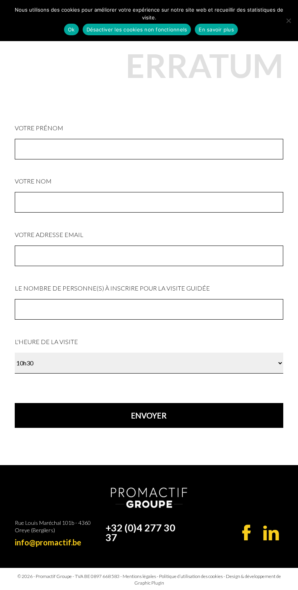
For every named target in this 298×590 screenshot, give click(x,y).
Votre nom (33, 181)
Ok (71, 29)
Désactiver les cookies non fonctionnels (137, 29)
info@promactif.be (48, 542)
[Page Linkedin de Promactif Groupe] (271, 533)
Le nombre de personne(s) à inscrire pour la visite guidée (112, 288)
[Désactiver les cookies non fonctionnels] (288, 20)
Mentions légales (139, 576)
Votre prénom (39, 127)
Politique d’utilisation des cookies (191, 576)
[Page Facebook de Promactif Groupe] (246, 532)
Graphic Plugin (149, 583)
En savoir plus (216, 29)
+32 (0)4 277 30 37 (140, 532)
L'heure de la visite (46, 341)
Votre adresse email (49, 234)
